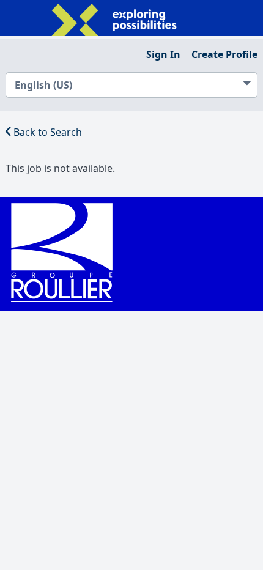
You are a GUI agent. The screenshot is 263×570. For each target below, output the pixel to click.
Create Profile (224, 54)
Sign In (163, 54)
